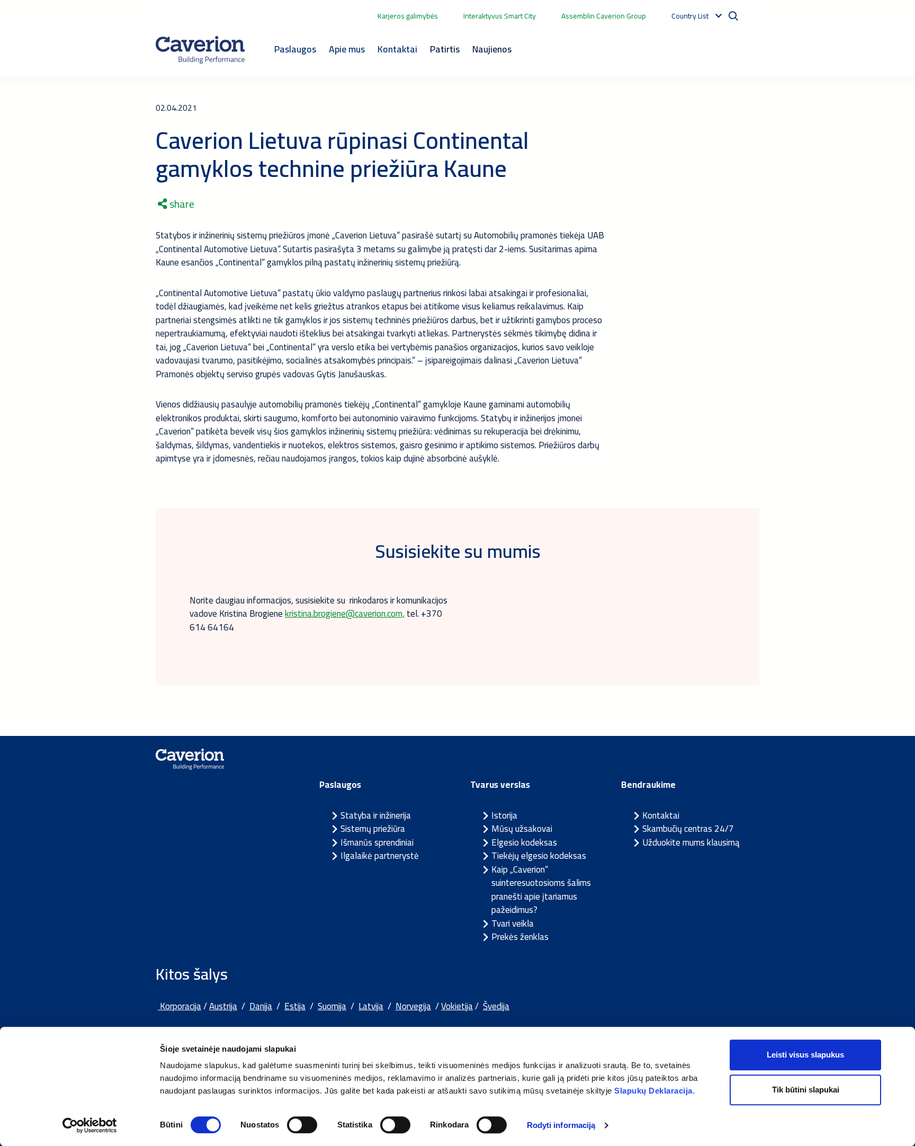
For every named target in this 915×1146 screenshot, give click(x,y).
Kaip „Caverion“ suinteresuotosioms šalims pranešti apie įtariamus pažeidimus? (541, 890)
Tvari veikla (512, 923)
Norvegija (413, 1006)
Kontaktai (397, 49)
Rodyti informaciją (561, 1125)
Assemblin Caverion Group (603, 16)
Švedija (496, 1006)
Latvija (370, 1006)
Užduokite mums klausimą (691, 842)
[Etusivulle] (200, 50)
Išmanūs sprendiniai (377, 842)
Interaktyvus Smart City (499, 16)
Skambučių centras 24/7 (688, 828)
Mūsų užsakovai (521, 828)
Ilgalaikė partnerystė (379, 855)
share (180, 204)
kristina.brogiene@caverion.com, (345, 613)
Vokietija (457, 1006)
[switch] (302, 1124)
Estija (295, 1006)
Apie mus (347, 49)
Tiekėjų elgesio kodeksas (538, 855)
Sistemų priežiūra (372, 828)
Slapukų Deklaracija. (654, 1090)
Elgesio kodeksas (524, 842)
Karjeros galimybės (408, 16)
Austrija (223, 1006)
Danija (260, 1006)
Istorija (504, 815)
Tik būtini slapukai (805, 1089)
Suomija (332, 1006)
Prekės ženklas (520, 936)
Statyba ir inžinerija (375, 815)
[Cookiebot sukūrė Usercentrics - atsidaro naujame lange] (89, 1125)
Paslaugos (295, 49)
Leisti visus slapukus (805, 1054)
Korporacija (179, 1006)
